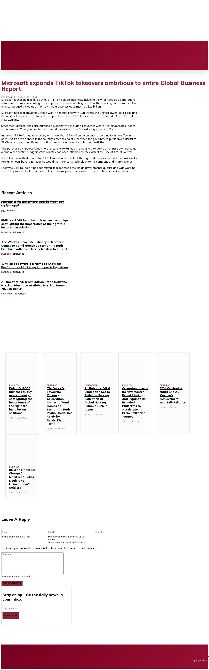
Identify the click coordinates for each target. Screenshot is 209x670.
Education (90, 385)
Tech (35, 97)
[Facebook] (76, 47)
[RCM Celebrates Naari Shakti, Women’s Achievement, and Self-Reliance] (172, 366)
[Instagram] (81, 47)
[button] (5, 56)
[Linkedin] (87, 47)
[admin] (3, 97)
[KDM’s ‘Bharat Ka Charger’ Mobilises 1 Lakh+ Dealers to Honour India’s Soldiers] (22, 448)
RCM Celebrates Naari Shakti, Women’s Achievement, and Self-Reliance (172, 395)
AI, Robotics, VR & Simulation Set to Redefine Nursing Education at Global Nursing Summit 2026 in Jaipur (97, 398)
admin (12, 97)
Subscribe (11, 615)
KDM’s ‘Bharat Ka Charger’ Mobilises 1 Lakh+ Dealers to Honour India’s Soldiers (22, 478)
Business (14, 385)
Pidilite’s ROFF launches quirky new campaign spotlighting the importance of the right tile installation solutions (20, 400)
